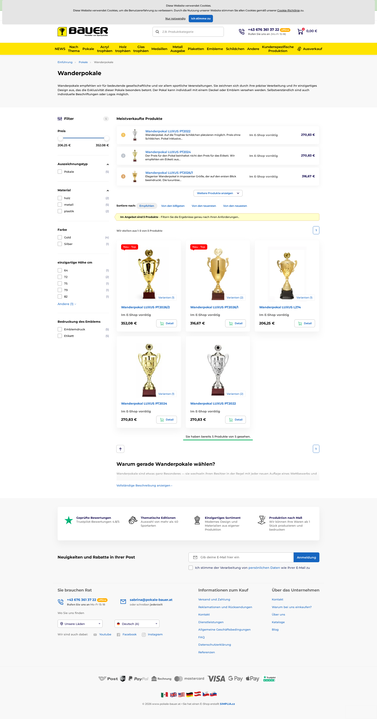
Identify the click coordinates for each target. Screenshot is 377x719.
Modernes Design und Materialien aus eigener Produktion (222, 525)
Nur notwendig (175, 18)
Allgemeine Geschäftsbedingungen (224, 629)
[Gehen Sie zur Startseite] (83, 31)
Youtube (105, 634)
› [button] (144, 485)
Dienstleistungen (211, 622)
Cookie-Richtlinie (288, 10)
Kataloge (278, 622)
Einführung (65, 62)
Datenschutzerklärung (214, 644)
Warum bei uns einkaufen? (292, 607)
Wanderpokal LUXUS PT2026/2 (145, 307)
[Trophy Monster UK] (173, 694)
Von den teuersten (204, 205)
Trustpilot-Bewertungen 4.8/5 (97, 521)
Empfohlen (146, 205)
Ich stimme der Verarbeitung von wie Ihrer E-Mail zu (252, 568)
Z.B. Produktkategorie (178, 31)
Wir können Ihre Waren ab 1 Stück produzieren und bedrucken (289, 525)
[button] (218, 193)
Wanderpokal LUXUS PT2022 (167, 131)
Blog (275, 629)
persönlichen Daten (264, 568)
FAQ (201, 637)
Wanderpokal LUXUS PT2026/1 (169, 173)
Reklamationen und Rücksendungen (225, 607)
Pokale (83, 62)
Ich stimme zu (201, 18)
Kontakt (204, 614)
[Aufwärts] (120, 449)
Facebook (130, 634)
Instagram (155, 634)
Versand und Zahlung (214, 599)
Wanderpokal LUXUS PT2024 (168, 152)
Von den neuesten (235, 205)
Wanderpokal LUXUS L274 (280, 307)
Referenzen (206, 652)
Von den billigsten (173, 205)
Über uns (278, 614)
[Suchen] (157, 32)
